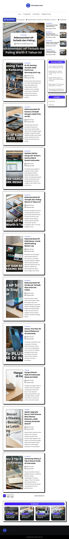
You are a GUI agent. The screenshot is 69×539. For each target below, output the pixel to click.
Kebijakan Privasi (46, 14)
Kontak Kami (36, 14)
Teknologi (26, 370)
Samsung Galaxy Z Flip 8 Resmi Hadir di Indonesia (32, 461)
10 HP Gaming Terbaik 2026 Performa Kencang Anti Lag (51, 26)
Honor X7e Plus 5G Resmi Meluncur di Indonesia (32, 331)
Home (19, 14)
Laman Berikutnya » (39, 495)
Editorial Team (20, 43)
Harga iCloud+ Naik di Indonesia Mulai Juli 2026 (32, 374)
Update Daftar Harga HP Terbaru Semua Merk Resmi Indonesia (52, 44)
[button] (42, 39)
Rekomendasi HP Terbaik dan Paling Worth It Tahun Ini (51, 52)
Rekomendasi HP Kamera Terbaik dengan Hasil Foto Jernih (52, 35)
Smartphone (24, 35)
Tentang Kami (27, 14)
